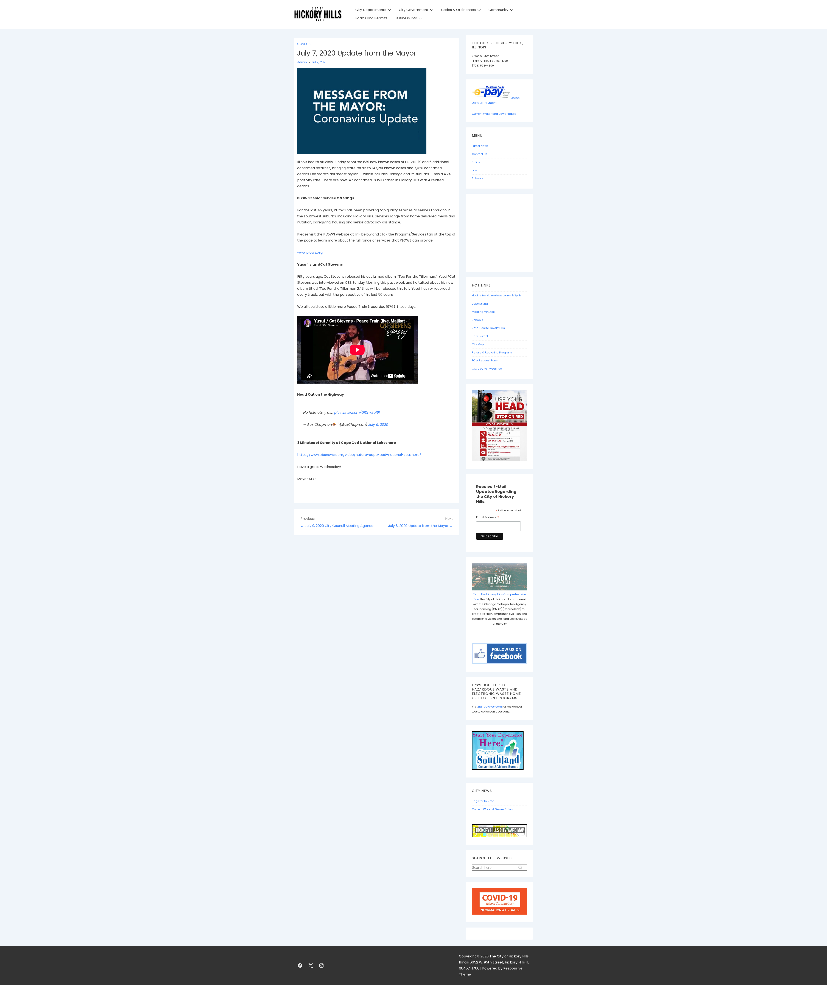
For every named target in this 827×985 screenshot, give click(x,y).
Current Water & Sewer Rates (492, 809)
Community (498, 9)
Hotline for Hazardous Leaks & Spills (496, 295)
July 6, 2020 (378, 424)
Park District (480, 336)
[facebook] (300, 965)
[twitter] (311, 965)
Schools (477, 178)
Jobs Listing (480, 304)
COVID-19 (304, 44)
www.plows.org (310, 252)
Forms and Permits (371, 18)
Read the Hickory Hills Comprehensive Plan (499, 596)
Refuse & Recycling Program (492, 352)
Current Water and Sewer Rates (494, 114)
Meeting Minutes (483, 312)
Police (476, 162)
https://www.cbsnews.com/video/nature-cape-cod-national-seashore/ (359, 454)
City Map (478, 344)
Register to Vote (483, 801)
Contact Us (479, 154)
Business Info (406, 18)
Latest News (480, 146)
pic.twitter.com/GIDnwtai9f (357, 412)
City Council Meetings (487, 369)
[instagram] (321, 965)
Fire (474, 170)
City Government (413, 9)
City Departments (370, 9)
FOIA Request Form (485, 360)
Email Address (487, 518)
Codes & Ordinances (458, 9)
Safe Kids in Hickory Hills (488, 328)
